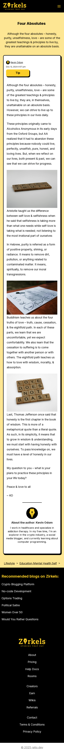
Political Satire (11, 605)
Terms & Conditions (32, 724)
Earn (32, 693)
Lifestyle (9, 563)
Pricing (32, 662)
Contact (32, 717)
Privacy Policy (32, 731)
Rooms (32, 676)
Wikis (32, 700)
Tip (18, 72)
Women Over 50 (12, 612)
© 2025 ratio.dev (32, 747)
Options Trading (12, 598)
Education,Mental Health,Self (38, 563)
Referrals (32, 707)
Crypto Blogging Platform (18, 584)
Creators (32, 686)
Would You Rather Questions (20, 619)
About (32, 655)
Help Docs (32, 669)
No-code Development (16, 591)
